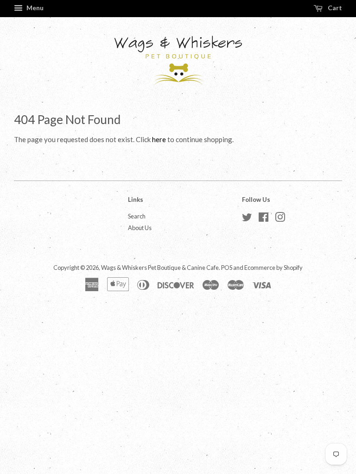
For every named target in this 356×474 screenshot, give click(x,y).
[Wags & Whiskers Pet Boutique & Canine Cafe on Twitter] (247, 219)
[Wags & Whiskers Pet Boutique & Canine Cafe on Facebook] (263, 219)
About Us (140, 227)
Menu (34, 8)
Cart (334, 8)
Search (137, 216)
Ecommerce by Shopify (273, 267)
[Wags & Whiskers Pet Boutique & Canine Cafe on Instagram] (280, 219)
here (159, 139)
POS (226, 267)
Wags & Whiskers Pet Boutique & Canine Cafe (160, 267)
